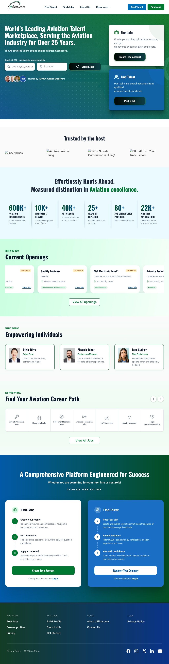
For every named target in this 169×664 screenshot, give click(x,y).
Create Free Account (43, 570)
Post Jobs (12, 621)
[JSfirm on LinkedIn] (152, 651)
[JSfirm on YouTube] (160, 651)
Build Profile (54, 621)
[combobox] (52, 67)
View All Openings (84, 302)
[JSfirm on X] (144, 651)
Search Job (54, 627)
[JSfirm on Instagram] (136, 651)
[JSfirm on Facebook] (128, 651)
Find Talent (51, 7)
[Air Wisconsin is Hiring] (49, 153)
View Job (57, 287)
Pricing (11, 633)
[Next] (161, 399)
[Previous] (153, 399)
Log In (55, 578)
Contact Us (93, 627)
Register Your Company (125, 570)
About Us (85, 7)
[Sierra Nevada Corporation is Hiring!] (90, 153)
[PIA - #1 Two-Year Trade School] (132, 153)
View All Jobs (85, 440)
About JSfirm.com (98, 621)
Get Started (53, 633)
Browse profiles (16, 627)
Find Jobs (68, 7)
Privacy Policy (136, 621)
